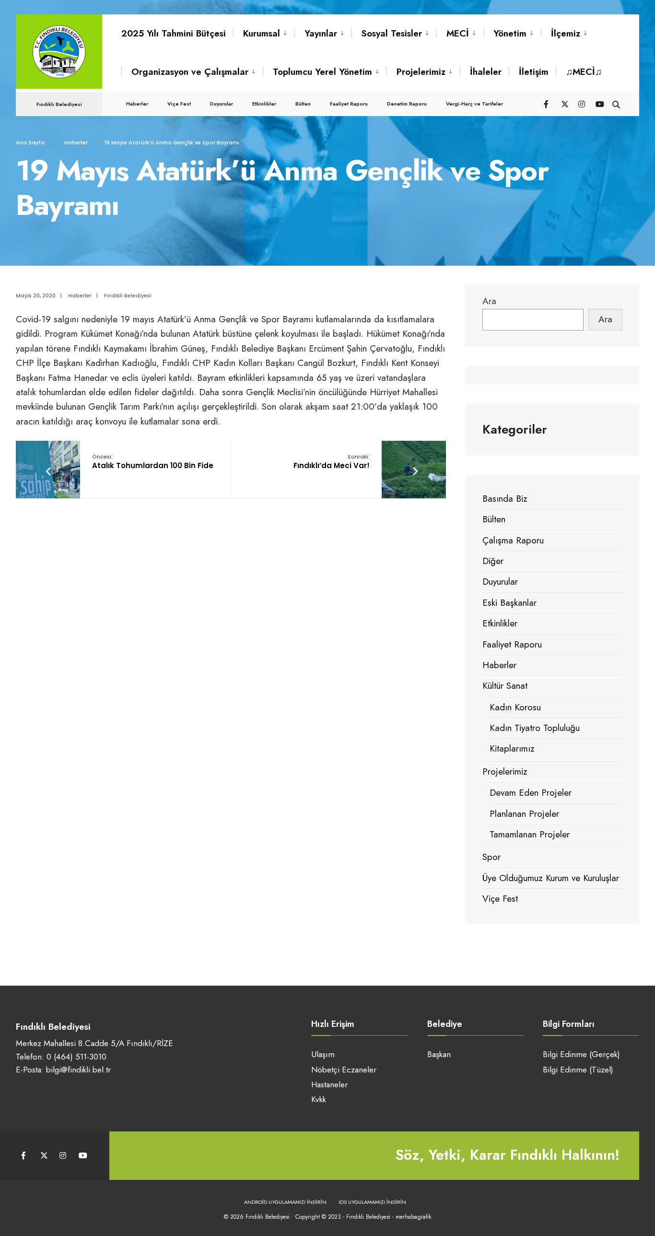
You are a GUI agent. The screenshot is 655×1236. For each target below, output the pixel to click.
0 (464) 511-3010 (76, 1056)
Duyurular (221, 103)
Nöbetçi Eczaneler (343, 1069)
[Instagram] (581, 103)
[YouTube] (599, 103)
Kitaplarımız (512, 748)
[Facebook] (547, 103)
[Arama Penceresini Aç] (616, 103)
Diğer (492, 560)
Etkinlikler (264, 103)
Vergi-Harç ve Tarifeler (474, 103)
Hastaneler (329, 1084)
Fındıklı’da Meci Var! (331, 462)
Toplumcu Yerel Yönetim (322, 71)
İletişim (534, 71)
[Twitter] (564, 103)
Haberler (137, 103)
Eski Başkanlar (509, 602)
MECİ (457, 33)
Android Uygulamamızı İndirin (285, 1202)
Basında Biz (504, 498)
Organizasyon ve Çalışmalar (189, 71)
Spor (491, 856)
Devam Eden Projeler (531, 792)
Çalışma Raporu (513, 540)
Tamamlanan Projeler (530, 834)
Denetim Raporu (407, 103)
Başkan (439, 1054)
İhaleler (486, 71)
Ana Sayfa (30, 142)
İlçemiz (565, 33)
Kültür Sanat (504, 685)
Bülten (303, 103)
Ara (489, 300)
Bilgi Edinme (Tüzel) (578, 1069)
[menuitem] (263, 33)
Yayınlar (320, 33)
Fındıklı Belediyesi (128, 295)
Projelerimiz (421, 71)
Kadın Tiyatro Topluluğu (535, 727)
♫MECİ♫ (584, 71)
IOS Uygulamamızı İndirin (372, 1202)
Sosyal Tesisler (392, 33)
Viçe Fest (179, 103)
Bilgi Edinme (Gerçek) (581, 1054)
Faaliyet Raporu (349, 103)
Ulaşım (323, 1054)
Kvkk (318, 1099)
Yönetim (509, 33)
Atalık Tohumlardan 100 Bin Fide (152, 462)
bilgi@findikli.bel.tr (78, 1069)
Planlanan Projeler (524, 813)
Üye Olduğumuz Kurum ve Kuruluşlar (550, 877)
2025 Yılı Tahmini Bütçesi (173, 33)
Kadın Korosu (515, 707)
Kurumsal (261, 33)
